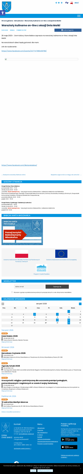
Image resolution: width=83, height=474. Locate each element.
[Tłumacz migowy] (67, 2)
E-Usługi (40, 435)
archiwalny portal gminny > (22, 448)
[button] (2, 12)
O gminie (40, 430)
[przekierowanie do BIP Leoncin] (71, 3)
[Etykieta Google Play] (69, 440)
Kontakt (39, 437)
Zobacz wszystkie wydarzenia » (11, 412)
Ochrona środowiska (43, 439)
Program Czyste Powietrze (45, 444)
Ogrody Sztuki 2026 (11, 366)
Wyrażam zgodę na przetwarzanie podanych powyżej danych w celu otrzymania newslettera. (42, 292)
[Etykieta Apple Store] (69, 448)
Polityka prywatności (45, 470)
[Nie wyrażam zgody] (80, 469)
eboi (77, 2)
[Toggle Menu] (78, 16)
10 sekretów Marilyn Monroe (15, 402)
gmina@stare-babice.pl (26, 434)
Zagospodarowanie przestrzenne (47, 441)
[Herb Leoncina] (7, 7)
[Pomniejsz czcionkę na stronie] (59, 3)
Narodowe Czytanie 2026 (14, 353)
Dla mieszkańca (42, 432)
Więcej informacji (7, 342)
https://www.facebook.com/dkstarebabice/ (19, 165)
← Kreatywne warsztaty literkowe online (13, 175)
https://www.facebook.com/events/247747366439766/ (24, 51)
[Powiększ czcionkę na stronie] (62, 3)
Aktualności (41, 428)
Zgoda (33, 470)
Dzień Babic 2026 (10, 336)
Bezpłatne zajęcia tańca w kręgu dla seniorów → (66, 175)
